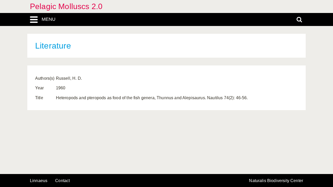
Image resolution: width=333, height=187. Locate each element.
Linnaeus (38, 181)
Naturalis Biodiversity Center (276, 181)
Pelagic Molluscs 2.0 (66, 6)
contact (62, 180)
